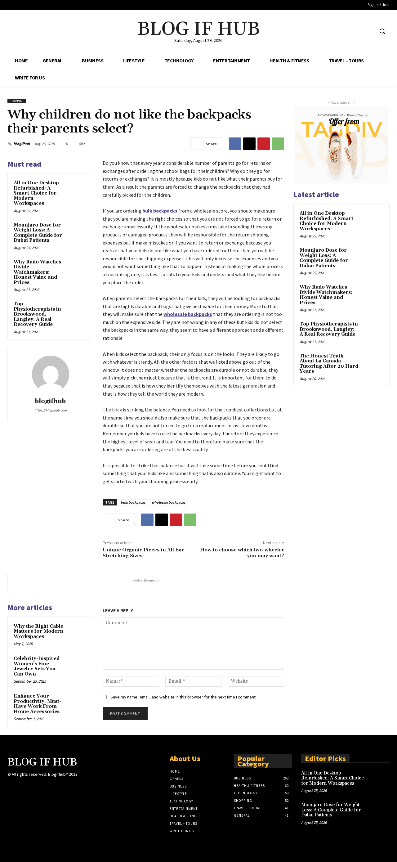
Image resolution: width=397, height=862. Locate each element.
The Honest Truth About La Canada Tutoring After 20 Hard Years (329, 364)
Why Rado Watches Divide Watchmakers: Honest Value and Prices (37, 272)
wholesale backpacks (168, 502)
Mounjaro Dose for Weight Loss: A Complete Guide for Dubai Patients (38, 233)
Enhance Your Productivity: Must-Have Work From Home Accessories (37, 704)
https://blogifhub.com (50, 410)
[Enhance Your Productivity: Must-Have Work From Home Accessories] (77, 702)
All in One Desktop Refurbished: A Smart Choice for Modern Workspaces (36, 193)
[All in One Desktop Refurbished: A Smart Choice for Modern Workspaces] (77, 189)
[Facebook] (345, 31)
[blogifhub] (50, 374)
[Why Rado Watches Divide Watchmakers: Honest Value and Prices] (77, 268)
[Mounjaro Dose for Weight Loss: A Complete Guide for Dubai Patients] (77, 231)
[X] (357, 31)
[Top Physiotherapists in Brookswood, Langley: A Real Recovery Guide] (77, 310)
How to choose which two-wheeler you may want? (242, 553)
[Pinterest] (263, 143)
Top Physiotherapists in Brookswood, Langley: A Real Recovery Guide (37, 314)
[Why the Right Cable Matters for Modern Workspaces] (77, 632)
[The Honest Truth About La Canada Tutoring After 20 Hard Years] (372, 363)
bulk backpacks (133, 502)
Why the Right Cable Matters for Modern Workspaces (38, 631)
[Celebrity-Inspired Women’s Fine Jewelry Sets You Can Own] (77, 664)
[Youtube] (369, 31)
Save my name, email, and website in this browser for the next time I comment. (183, 697)
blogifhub (21, 143)
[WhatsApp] (278, 143)
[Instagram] (22, 786)
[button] (382, 31)
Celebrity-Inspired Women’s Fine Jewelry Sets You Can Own (37, 666)
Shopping (17, 101)
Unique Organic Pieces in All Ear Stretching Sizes (143, 553)
